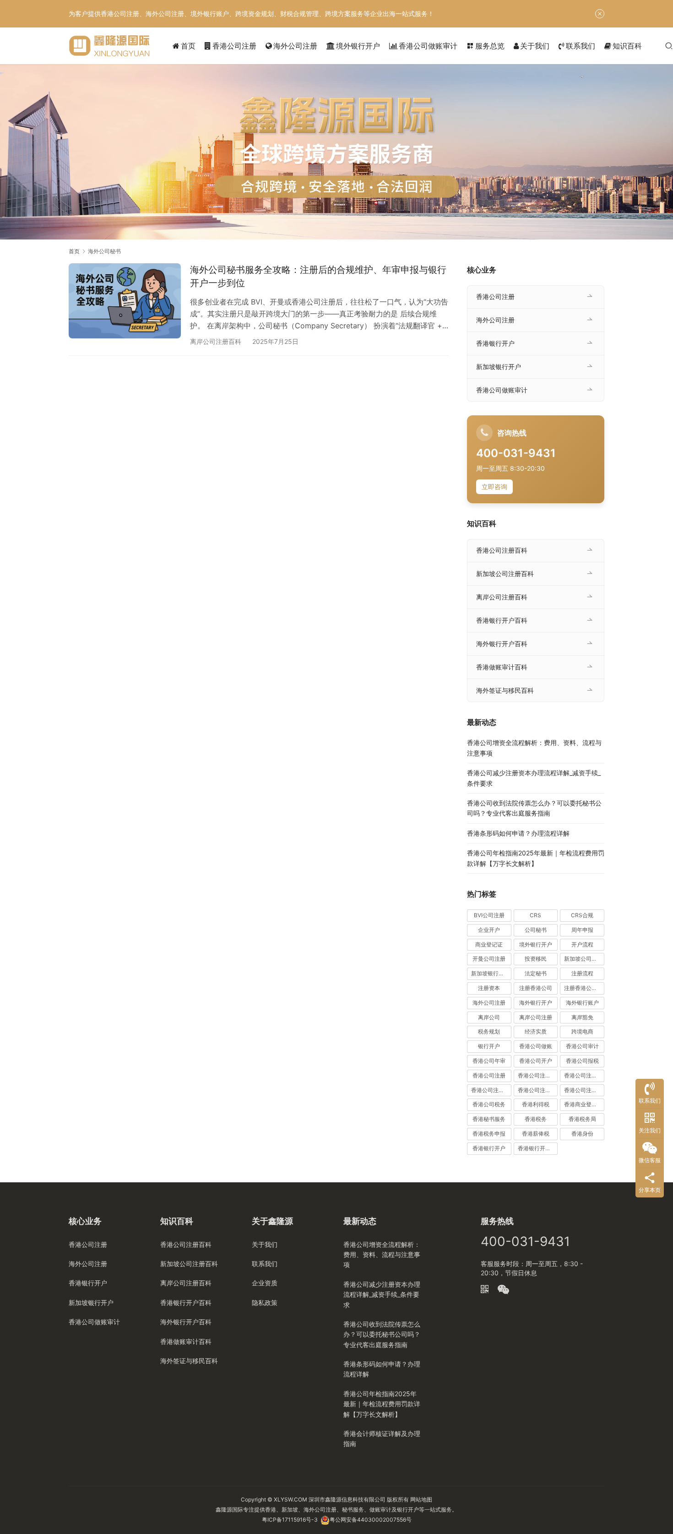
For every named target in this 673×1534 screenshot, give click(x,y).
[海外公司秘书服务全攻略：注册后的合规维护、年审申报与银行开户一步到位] (125, 300)
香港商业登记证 (583, 1104)
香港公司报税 (582, 1060)
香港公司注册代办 (538, 1075)
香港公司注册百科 (501, 550)
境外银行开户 (358, 45)
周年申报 (582, 929)
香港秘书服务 (488, 1118)
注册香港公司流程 (584, 988)
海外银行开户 (535, 1002)
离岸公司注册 (535, 1017)
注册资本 (489, 988)
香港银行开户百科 (501, 620)
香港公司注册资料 (584, 1090)
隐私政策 (264, 1302)
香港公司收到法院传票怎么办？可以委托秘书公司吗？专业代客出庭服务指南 (381, 1334)
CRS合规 (582, 915)
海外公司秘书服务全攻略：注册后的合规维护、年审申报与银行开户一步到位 (318, 276)
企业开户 (489, 929)
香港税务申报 (488, 1133)
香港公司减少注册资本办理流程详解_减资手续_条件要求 (381, 1294)
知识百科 (627, 45)
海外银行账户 (582, 1002)
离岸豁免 (582, 1017)
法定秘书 (536, 973)
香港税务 (536, 1118)
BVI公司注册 (489, 915)
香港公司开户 (535, 1060)
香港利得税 (535, 1104)
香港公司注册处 (583, 1075)
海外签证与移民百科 (505, 690)
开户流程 (582, 944)
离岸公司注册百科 (215, 341)
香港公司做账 (535, 1046)
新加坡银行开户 (498, 366)
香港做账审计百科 (501, 667)
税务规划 (489, 1031)
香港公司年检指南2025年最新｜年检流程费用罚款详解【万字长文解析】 (381, 1404)
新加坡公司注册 (583, 958)
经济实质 (536, 1031)
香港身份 (582, 1133)
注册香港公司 (535, 988)
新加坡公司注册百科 (505, 573)
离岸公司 (489, 1017)
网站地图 (421, 1499)
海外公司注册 (295, 45)
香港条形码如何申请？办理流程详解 (518, 833)
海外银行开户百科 (501, 643)
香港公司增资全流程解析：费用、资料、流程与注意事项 (381, 1254)
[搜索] (669, 45)
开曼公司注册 (488, 958)
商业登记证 (489, 944)
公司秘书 (536, 929)
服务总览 (486, 45)
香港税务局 (582, 1118)
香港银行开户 (495, 343)
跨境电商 (582, 1031)
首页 (188, 45)
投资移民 (536, 958)
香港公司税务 (488, 1104)
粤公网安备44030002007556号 (371, 1519)
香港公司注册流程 (491, 1090)
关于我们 (534, 45)
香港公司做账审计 (428, 45)
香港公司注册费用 (538, 1090)
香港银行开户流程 (538, 1148)
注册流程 (582, 973)
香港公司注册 (234, 45)
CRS (535, 915)
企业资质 (264, 1283)
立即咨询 (494, 486)
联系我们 (580, 45)
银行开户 (489, 1046)
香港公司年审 (488, 1060)
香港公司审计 (582, 1046)
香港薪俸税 (535, 1133)
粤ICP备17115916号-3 (290, 1519)
